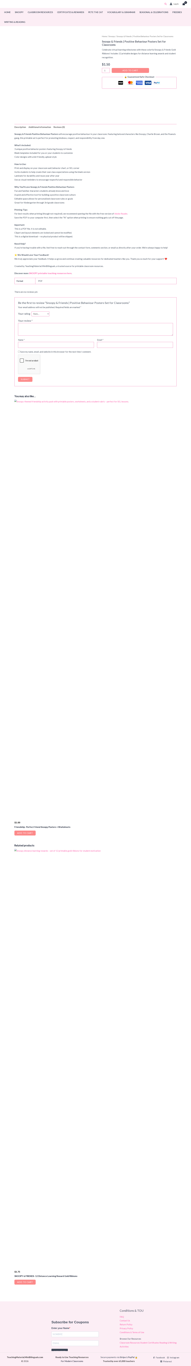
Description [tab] (20, 127)
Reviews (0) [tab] (59, 127)
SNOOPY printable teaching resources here (50, 273)
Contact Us (125, 1320)
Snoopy (19, 12)
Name (21, 340)
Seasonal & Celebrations (153, 12)
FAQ (122, 1316)
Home (7, 12)
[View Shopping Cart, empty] (183, 4)
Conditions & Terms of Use (132, 1332)
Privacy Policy (126, 1328)
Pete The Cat (95, 12)
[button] (165, 4)
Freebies (177, 12)
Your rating (24, 313)
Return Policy (126, 1324)
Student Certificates (149, 1342)
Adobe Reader (120, 213)
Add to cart (130, 70)
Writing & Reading (14, 22)
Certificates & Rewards (70, 12)
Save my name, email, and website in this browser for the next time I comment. (55, 351)
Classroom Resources (40, 12)
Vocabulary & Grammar (121, 12)
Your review (25, 320)
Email (100, 340)
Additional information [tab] (40, 127)
